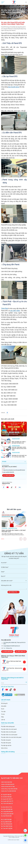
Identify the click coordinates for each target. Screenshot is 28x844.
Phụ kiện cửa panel (6, 740)
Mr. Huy (6, 821)
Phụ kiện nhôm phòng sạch (8, 726)
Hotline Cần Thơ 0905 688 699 (8, 791)
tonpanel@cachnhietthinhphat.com (12, 645)
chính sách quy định (13, 839)
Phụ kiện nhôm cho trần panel (8, 732)
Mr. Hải (6, 796)
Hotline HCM (7, 784)
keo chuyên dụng (13, 87)
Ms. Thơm (7, 803)
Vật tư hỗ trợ (4, 748)
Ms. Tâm (6, 826)
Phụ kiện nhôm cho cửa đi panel (9, 734)
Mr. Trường (7, 813)
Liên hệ (3, 719)
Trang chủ (3, 17)
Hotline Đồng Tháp (9, 788)
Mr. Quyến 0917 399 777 (7, 799)
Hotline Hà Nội (8, 786)
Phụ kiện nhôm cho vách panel (9, 729)
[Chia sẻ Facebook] (7, 412)
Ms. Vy (6, 819)
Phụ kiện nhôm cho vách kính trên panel (11, 737)
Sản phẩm (3, 706)
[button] (20, 538)
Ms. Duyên (7, 801)
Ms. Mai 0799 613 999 (6, 816)
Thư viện (3, 711)
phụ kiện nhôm (15, 311)
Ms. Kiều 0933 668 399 (6, 809)
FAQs (2, 717)
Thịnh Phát (4, 308)
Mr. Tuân (6, 828)
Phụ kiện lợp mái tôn (6, 745)
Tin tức (9, 17)
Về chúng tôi (4, 703)
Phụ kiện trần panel (6, 742)
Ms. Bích (6, 807)
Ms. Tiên (6, 824)
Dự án (2, 709)
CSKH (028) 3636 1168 (6, 782)
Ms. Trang (7, 811)
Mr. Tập (6, 794)
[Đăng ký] (26, 682)
